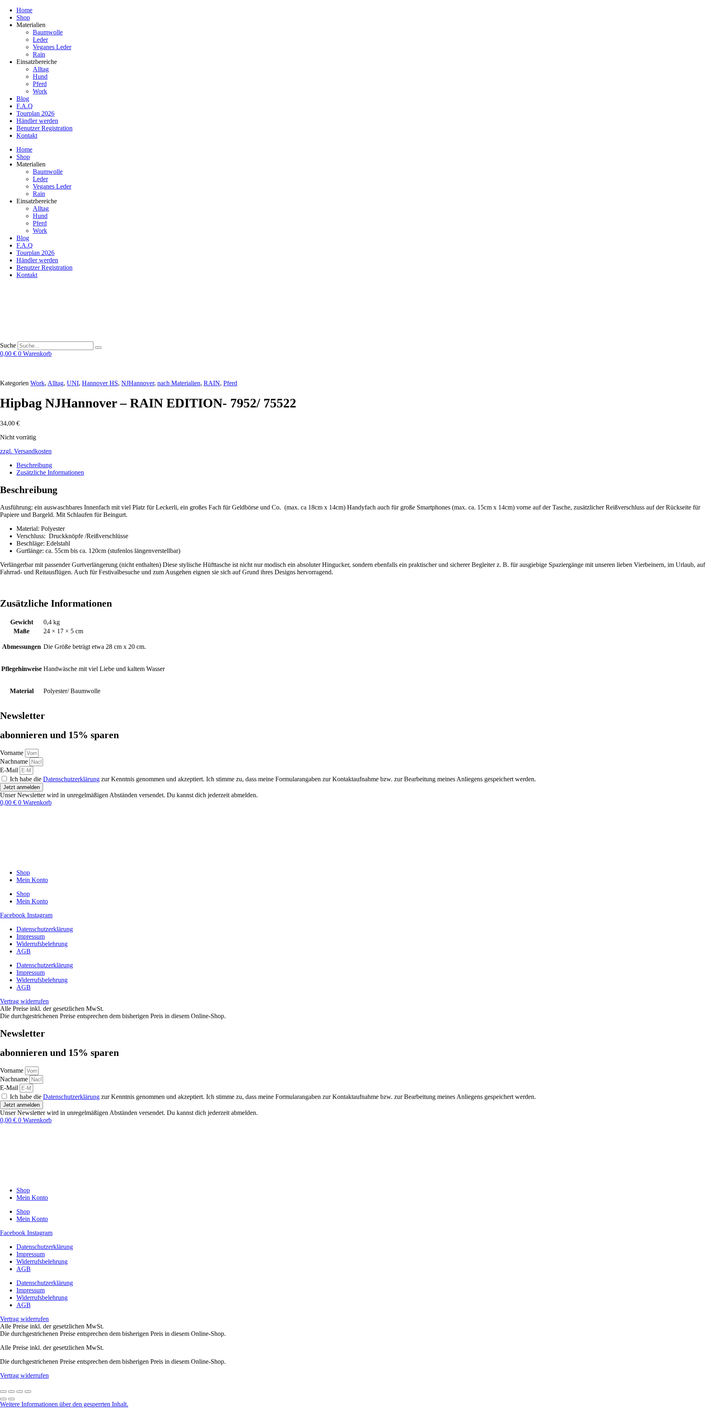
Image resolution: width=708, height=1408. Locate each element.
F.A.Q (24, 105)
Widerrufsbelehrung (42, 943)
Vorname (12, 752)
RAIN (212, 383)
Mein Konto (32, 879)
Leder (40, 39)
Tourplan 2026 (35, 113)
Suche (8, 345)
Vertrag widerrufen (24, 1375)
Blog (22, 98)
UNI (73, 383)
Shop (23, 17)
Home (24, 10)
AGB (23, 951)
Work (40, 91)
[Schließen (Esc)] (28, 1391)
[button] (64, 1404)
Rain (39, 54)
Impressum (30, 936)
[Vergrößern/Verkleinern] (3, 1391)
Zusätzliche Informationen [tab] (50, 472)
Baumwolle (48, 32)
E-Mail (10, 770)
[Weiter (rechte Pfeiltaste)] (11, 1399)
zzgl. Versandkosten (26, 451)
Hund (40, 76)
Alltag (41, 69)
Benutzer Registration (44, 128)
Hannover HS (100, 383)
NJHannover (137, 383)
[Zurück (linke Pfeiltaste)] (3, 1399)
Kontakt (26, 135)
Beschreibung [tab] (34, 465)
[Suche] (98, 347)
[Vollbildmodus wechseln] (11, 1391)
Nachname (15, 761)
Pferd (40, 83)
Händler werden (37, 120)
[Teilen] (19, 1391)
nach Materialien (178, 383)
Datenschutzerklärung (71, 779)
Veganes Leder (52, 46)
